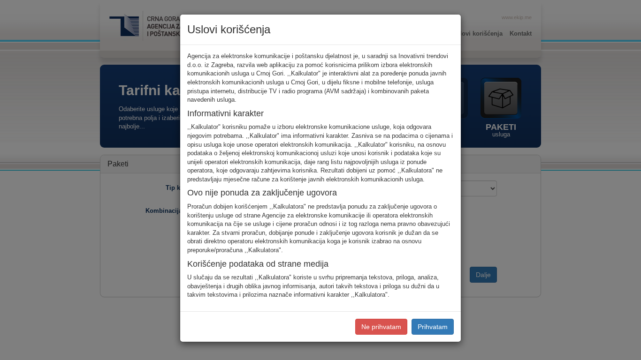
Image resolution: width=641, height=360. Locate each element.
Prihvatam (433, 326)
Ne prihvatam (381, 326)
